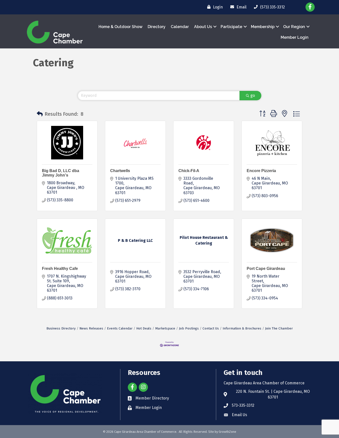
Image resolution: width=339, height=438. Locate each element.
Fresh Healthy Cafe (60, 268)
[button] (40, 114)
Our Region (294, 26)
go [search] (252, 95)
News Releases (91, 328)
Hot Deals (143, 328)
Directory (157, 26)
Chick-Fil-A (188, 171)
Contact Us (211, 328)
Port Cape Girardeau (266, 268)
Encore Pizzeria (261, 171)
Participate (231, 26)
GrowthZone (227, 432)
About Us (203, 26)
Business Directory (61, 328)
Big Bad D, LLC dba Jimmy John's (60, 173)
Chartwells (120, 171)
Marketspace (165, 328)
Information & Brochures (242, 328)
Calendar (180, 26)
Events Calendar (120, 328)
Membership (262, 26)
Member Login (294, 37)
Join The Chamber (279, 328)
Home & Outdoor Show (120, 26)
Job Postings (189, 328)
